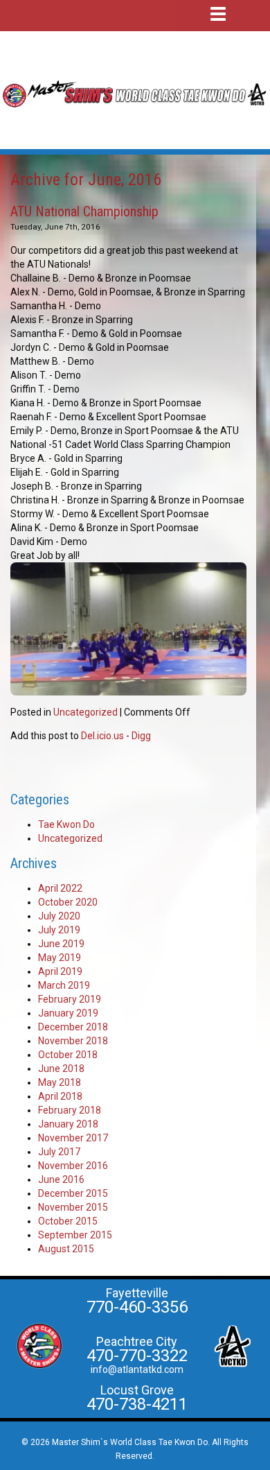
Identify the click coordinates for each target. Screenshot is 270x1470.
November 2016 (73, 1165)
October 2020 (68, 902)
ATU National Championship (84, 211)
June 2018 (61, 1068)
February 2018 (69, 1110)
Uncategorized (85, 712)
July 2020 (59, 916)
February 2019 (69, 999)
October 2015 (68, 1221)
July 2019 (59, 929)
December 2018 (73, 1026)
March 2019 (64, 985)
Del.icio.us (102, 735)
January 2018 (68, 1124)
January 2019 (68, 1013)
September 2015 (75, 1234)
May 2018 (59, 1082)
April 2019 (60, 971)
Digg (141, 735)
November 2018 (73, 1040)
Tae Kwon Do (66, 824)
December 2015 (73, 1193)
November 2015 (73, 1207)
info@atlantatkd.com (137, 1369)
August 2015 (66, 1248)
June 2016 (61, 1179)
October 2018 (68, 1054)
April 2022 (60, 888)
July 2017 (59, 1151)
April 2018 (60, 1096)
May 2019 (59, 957)
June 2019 (61, 943)
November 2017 (73, 1137)
